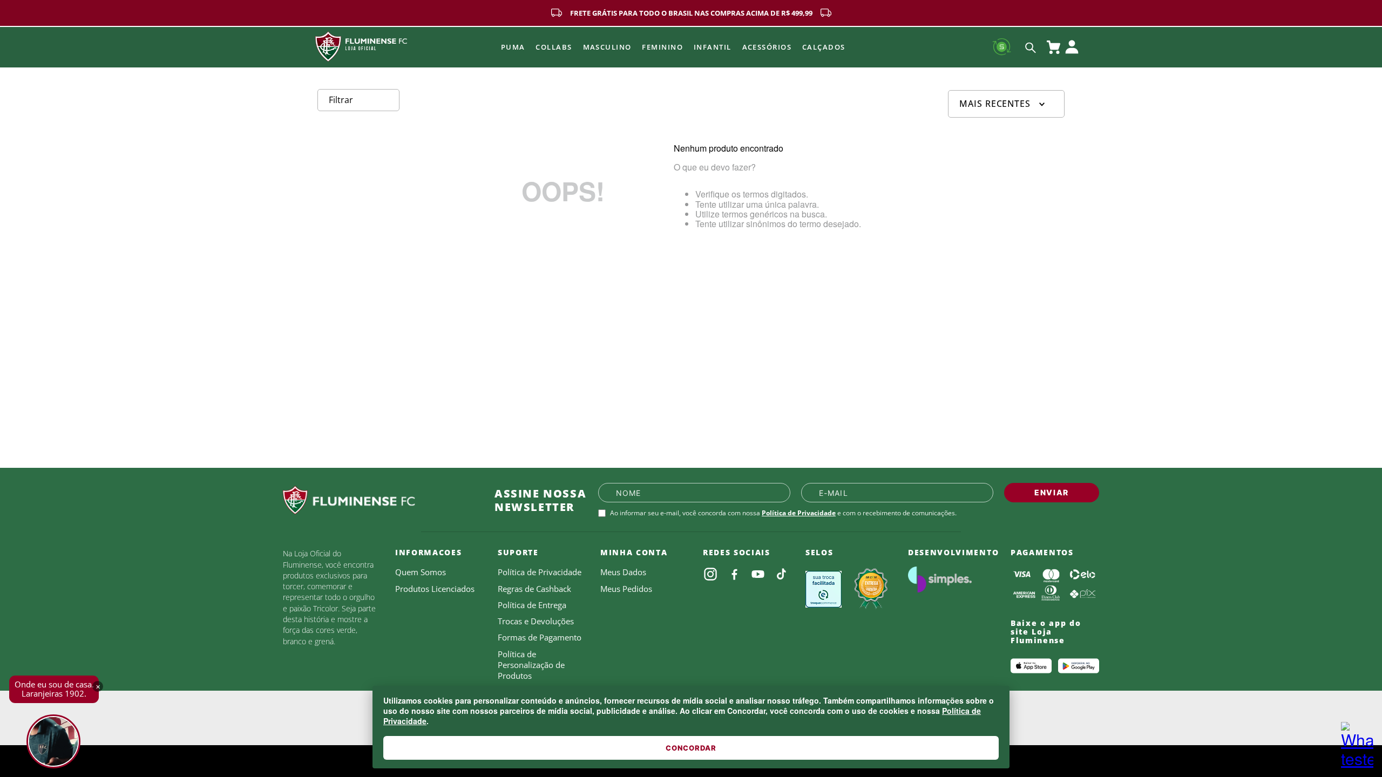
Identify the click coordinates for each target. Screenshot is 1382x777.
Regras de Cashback (534, 588)
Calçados (823, 47)
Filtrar (341, 100)
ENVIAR (1051, 492)
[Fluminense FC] (380, 500)
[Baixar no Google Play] (1078, 666)
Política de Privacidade (799, 512)
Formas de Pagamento (539, 637)
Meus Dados (623, 572)
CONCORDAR (691, 748)
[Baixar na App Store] (1031, 666)
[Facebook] (734, 574)
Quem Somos (420, 572)
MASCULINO (607, 47)
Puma (513, 47)
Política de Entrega (532, 604)
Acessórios (766, 47)
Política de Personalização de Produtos (531, 665)
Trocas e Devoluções (536, 621)
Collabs (554, 47)
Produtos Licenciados (435, 588)
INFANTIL (712, 47)
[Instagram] (710, 574)
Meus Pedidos (626, 588)
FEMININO (662, 47)
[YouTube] (757, 574)
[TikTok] (781, 574)
